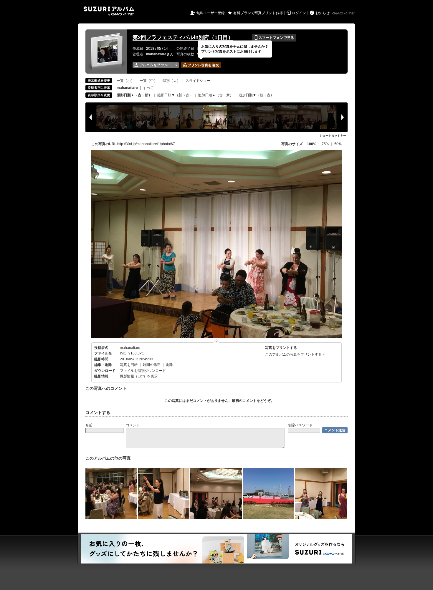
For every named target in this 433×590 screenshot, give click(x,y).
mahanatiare (130, 348)
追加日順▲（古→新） (215, 95)
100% (311, 144)
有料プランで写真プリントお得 (258, 13)
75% (326, 144)
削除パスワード (300, 425)
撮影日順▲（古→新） (134, 95)
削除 (169, 365)
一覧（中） (148, 81)
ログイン (299, 13)
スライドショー (198, 81)
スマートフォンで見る (274, 38)
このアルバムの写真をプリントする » (295, 354)
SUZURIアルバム (109, 11)
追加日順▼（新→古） (256, 95)
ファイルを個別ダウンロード (143, 371)
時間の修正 (152, 365)
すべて (148, 88)
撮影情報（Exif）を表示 (139, 376)
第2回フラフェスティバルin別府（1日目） (183, 37)
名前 (88, 425)
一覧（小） (125, 81)
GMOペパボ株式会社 (344, 13)
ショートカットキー (333, 135)
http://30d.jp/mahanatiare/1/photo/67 (146, 144)
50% (338, 144)
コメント (133, 425)
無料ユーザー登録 (210, 13)
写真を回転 (129, 365)
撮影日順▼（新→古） (175, 95)
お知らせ (322, 13)
